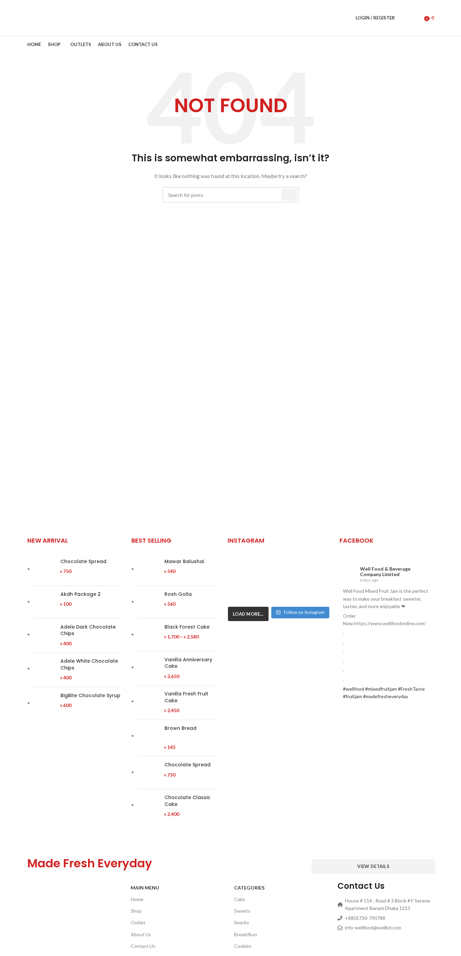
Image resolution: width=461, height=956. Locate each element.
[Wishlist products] (416, 18)
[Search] (404, 18)
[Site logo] (50, 17)
